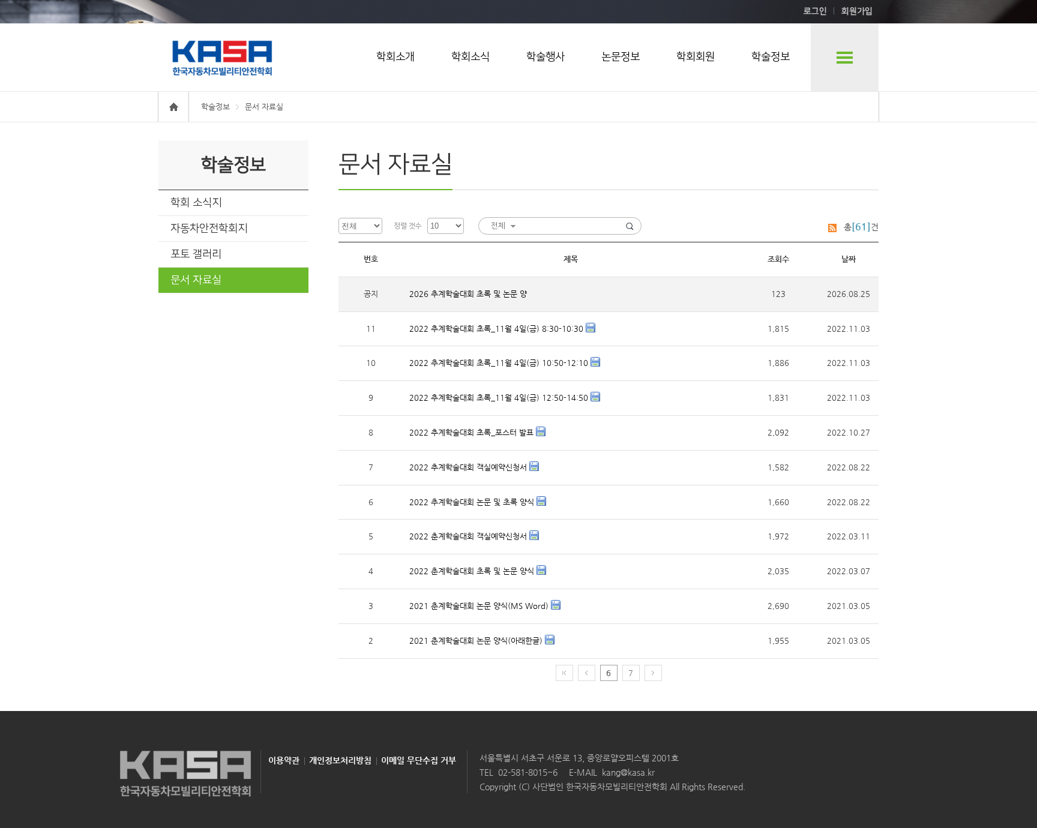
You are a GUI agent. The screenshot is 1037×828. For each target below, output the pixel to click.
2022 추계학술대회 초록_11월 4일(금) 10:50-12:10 (500, 362)
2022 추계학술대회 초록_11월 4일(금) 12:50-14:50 (500, 397)
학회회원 (695, 57)
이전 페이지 (586, 673)
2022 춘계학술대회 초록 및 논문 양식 (473, 570)
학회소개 (395, 57)
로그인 (815, 11)
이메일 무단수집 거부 (418, 760)
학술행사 (545, 57)
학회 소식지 (195, 203)
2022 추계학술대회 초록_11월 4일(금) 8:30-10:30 (497, 328)
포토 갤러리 (195, 254)
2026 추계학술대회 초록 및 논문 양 (468, 293)
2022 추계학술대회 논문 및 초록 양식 (473, 501)
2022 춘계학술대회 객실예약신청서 (469, 536)
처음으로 (564, 673)
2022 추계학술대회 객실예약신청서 (469, 467)
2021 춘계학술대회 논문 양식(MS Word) (480, 605)
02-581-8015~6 (528, 772)
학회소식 (470, 57)
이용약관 (283, 760)
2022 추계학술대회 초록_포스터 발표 (472, 432)
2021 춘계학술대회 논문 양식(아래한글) (477, 640)
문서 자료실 (195, 280)
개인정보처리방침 (340, 760)
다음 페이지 (653, 673)
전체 (498, 225)
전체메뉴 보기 (845, 57)
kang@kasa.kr (628, 772)
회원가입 (857, 11)
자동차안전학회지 (208, 229)
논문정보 (620, 57)
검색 (630, 226)
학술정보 (770, 57)
